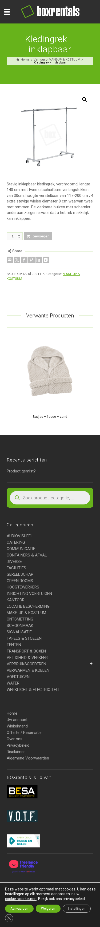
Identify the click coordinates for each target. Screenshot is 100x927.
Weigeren (48, 908)
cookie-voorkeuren (21, 899)
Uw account (17, 719)
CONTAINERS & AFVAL (27, 555)
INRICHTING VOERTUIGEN (29, 593)
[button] (84, 99)
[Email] (10, 260)
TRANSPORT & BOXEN (26, 651)
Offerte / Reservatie (24, 732)
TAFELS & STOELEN (24, 638)
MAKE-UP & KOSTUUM (26, 612)
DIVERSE (14, 561)
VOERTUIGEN (18, 676)
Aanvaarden (19, 908)
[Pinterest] (31, 260)
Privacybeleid (18, 745)
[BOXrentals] (50, 11)
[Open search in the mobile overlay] (50, 498)
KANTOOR (16, 600)
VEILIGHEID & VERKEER (27, 657)
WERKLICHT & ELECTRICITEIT (33, 689)
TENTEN (14, 644)
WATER (13, 683)
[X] (17, 260)
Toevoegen (40, 236)
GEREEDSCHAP (20, 574)
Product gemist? (21, 471)
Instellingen (76, 908)
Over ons (14, 739)
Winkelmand (17, 726)
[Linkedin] (38, 260)
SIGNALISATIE (19, 632)
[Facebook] (24, 260)
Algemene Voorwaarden (28, 758)
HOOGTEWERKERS (23, 587)
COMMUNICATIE (21, 548)
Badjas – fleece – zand (50, 417)
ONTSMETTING (20, 619)
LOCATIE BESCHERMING (28, 606)
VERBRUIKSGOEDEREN (26, 664)
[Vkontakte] (46, 260)
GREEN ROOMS (20, 580)
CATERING (16, 542)
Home (12, 713)
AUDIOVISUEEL (20, 536)
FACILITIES (16, 568)
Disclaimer (16, 751)
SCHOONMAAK (20, 625)
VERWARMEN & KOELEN (28, 670)
